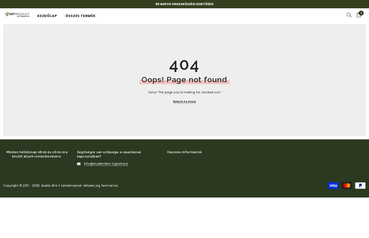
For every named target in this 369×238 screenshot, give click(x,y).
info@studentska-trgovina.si (106, 164)
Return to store (184, 101)
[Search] (349, 14)
